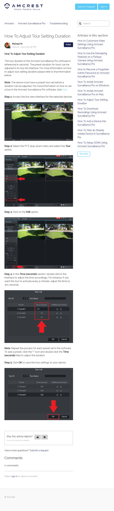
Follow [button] (68, 45)
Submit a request (39, 450)
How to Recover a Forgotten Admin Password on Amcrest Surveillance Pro (93, 73)
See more (84, 154)
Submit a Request (86, 7)
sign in (14, 476)
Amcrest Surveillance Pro (31, 23)
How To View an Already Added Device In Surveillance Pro (93, 134)
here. (65, 89)
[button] (37, 437)
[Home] (23, 6)
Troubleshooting (59, 23)
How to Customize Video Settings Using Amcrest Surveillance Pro (91, 44)
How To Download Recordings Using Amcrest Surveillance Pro (92, 112)
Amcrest (9, 23)
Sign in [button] (103, 7)
